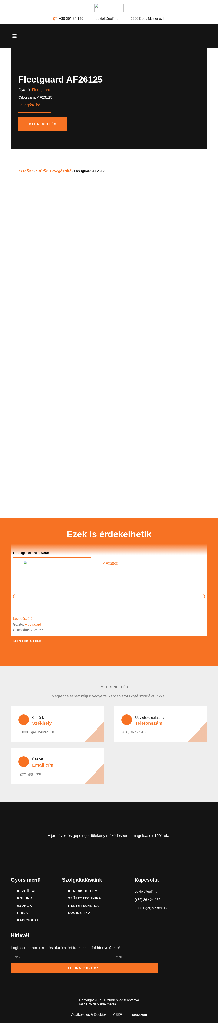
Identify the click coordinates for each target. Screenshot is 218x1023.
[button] (14, 36)
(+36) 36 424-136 (134, 732)
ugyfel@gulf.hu (29, 774)
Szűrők (42, 171)
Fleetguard (41, 90)
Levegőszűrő (61, 171)
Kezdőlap (26, 171)
